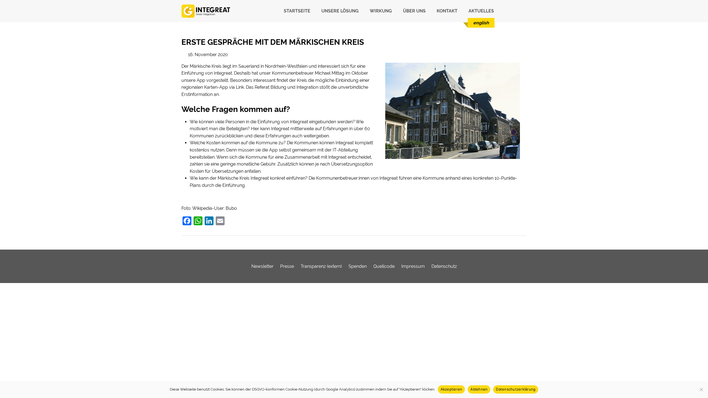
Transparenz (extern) (321, 266)
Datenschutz (444, 266)
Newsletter (262, 266)
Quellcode (384, 266)
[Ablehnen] (701, 389)
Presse (287, 266)
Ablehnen (479, 389)
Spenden (357, 266)
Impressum (413, 266)
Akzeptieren (451, 389)
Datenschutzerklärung (515, 389)
